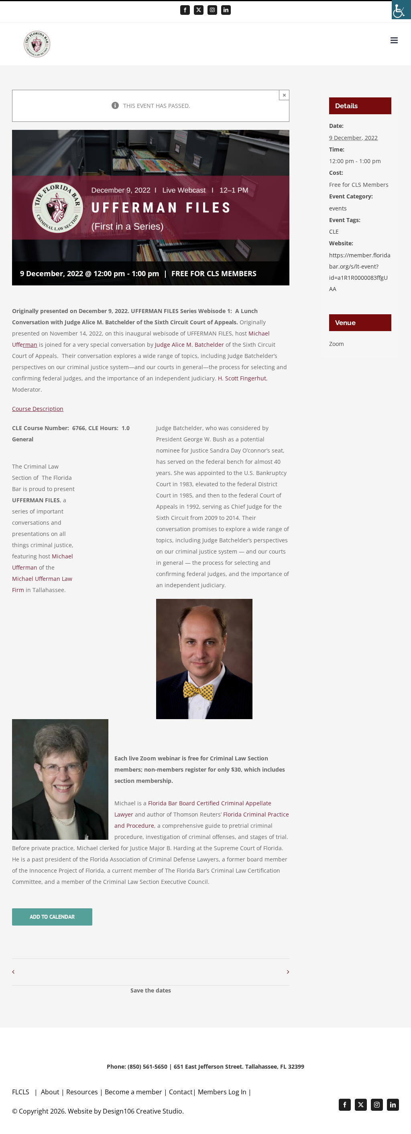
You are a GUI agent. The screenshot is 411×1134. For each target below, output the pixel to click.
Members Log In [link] (222, 1092)
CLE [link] (334, 231)
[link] (401, 9)
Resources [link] (82, 1092)
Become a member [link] (134, 1092)
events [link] (338, 208)
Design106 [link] (118, 1111)
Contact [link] (181, 1092)
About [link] (51, 1092)
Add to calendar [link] (52, 917)
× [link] (284, 94)
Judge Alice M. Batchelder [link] (189, 344)
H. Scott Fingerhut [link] (242, 378)
